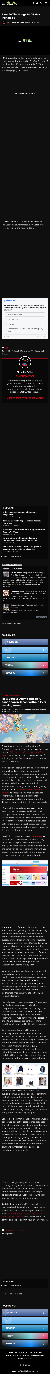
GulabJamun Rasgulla (21, 573)
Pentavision (25, 351)
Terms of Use (37, 1355)
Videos (5, 354)
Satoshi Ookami (18, 605)
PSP (3, 11)
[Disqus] (25, 433)
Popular (19, 565)
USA (43, 351)
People (5, 565)
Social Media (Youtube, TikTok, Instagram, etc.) (25, 330)
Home (10, 1352)
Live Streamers (14, 319)
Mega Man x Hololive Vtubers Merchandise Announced (22, 585)
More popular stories (12, 556)
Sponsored (14, 695)
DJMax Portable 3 (12, 351)
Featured (5, 695)
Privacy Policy (25, 1358)
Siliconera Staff (16, 22)
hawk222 (15, 591)
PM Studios (36, 351)
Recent (11, 565)
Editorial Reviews (15, 314)
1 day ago (13, 613)
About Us (11, 1355)
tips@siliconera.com (29, 1371)
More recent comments (12, 623)
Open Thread (21, 1352)
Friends (11, 324)
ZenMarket (36, 836)
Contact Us (23, 1355)
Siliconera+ (36, 1352)
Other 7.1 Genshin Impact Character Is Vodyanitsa (20, 598)
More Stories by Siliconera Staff (25, 398)
